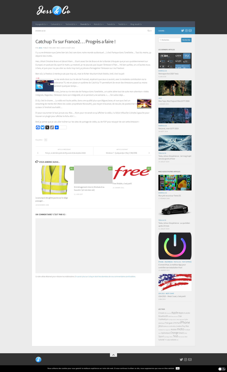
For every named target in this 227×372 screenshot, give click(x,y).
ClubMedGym (163, 319)
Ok (178, 368)
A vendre (187, 313)
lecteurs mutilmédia (169, 326)
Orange (174, 332)
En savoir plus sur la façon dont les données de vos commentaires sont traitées (105, 276)
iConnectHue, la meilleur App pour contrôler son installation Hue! (172, 266)
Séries (170, 337)
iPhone (161, 262)
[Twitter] (182, 30)
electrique (161, 323)
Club (180, 316)
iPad (178, 323)
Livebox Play (180, 326)
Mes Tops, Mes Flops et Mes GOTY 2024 (173, 101)
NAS (159, 333)
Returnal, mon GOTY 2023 (168, 128)
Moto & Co (98, 24)
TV (45, 140)
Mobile (174, 329)
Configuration (172, 319)
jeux (160, 326)
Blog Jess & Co (136, 24)
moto (180, 329)
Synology (166, 337)
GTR (174, 323)
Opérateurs (165, 333)
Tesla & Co (111, 24)
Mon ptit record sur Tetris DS (169, 195)
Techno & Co (70, 24)
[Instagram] (186, 30)
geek (170, 323)
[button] (222, 369)
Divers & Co (84, 24)
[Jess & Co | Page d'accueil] (53, 11)
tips (186, 337)
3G (165, 313)
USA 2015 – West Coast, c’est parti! (172, 296)
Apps (181, 312)
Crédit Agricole (180, 319)
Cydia (186, 319)
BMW (169, 316)
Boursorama (174, 316)
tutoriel (161, 339)
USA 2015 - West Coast (166, 293)
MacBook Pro (161, 330)
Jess (40, 48)
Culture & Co (55, 24)
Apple (174, 312)
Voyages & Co (40, 24)
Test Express (186, 262)
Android (169, 313)
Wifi (177, 340)
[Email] (190, 30)
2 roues (161, 313)
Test (175, 336)
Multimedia (168, 262)
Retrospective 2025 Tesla (168, 73)
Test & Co (121, 24)
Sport (161, 336)
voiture (173, 339)
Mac (187, 326)
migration (167, 330)
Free (167, 323)
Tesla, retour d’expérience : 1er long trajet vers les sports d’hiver (174, 157)
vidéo (168, 340)
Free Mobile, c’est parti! (122, 183)
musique (187, 330)
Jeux (160, 98)
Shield (181, 333)
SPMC (185, 333)
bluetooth (163, 316)
